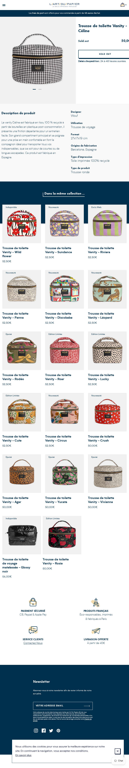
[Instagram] (36, 732)
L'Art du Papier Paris (64, 5)
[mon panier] (123, 5)
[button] (34, 89)
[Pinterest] (59, 732)
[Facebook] (44, 732)
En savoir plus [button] (23, 755)
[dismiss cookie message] (117, 751)
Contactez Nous (33, 643)
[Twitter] (51, 732)
